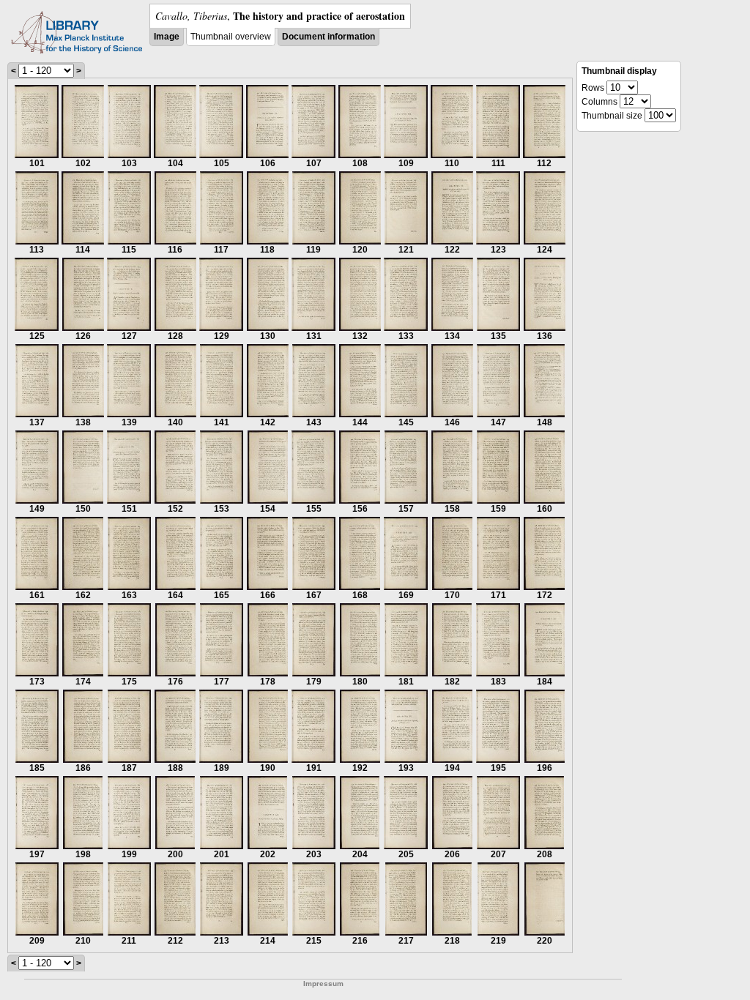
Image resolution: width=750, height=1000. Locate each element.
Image (166, 36)
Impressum (323, 984)
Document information (328, 36)
